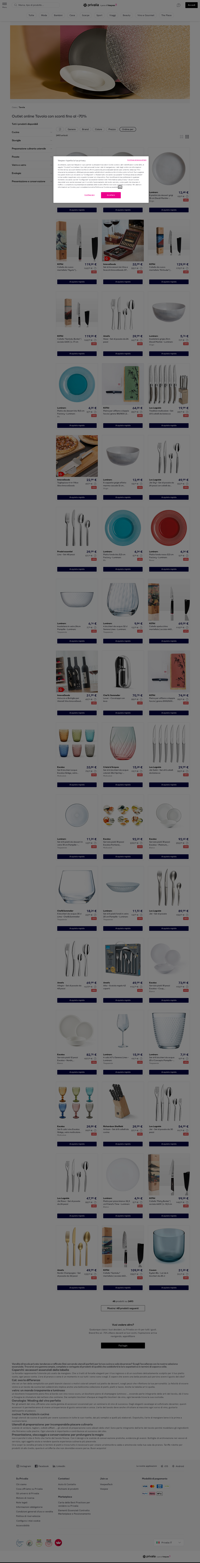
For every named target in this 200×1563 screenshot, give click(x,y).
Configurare (89, 195)
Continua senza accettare (136, 160)
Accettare (111, 195)
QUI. (120, 187)
